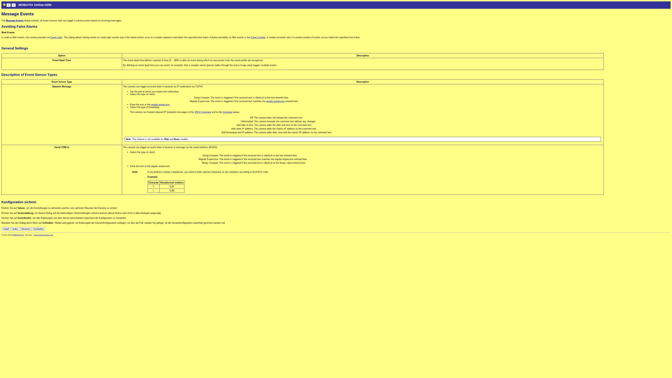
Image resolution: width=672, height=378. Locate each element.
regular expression (275, 101)
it (663, 229)
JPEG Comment (202, 112)
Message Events (14, 20)
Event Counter (258, 37)
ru (669, 229)
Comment (227, 112)
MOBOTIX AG (18, 235)
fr (660, 229)
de (649, 229)
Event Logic (56, 37)
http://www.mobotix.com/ (43, 235)
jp (666, 229)
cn (645, 229)
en (653, 229)
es (657, 229)
